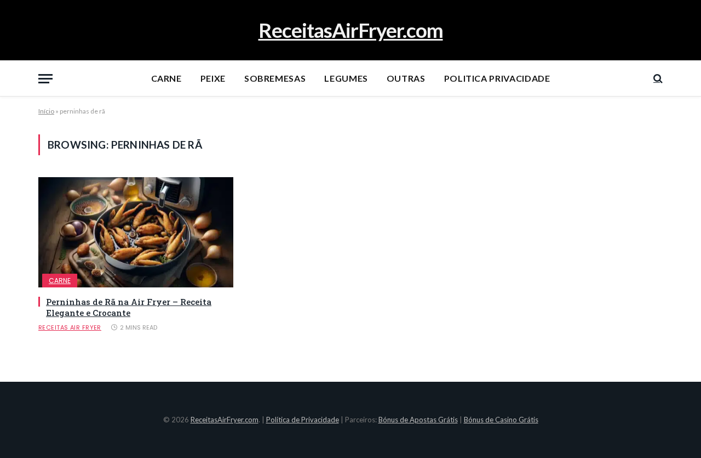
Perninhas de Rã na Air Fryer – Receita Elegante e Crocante (128, 307)
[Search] (657, 78)
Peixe (213, 78)
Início (46, 111)
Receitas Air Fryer (69, 327)
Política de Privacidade (302, 419)
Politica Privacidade (497, 78)
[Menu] (45, 78)
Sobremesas (275, 78)
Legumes (345, 78)
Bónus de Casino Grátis (501, 419)
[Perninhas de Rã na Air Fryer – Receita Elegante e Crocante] (135, 232)
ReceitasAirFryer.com (224, 419)
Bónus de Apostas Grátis (418, 419)
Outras (406, 78)
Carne (166, 78)
